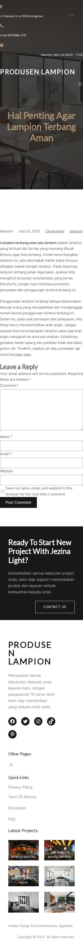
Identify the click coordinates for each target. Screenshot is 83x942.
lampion (76, 231)
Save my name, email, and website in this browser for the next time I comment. (39, 491)
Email (6, 454)
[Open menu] (80, 84)
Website (6, 471)
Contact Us (55, 607)
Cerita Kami (54, 231)
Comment (9, 385)
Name (6, 437)
